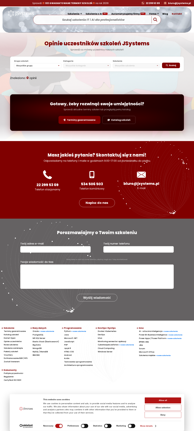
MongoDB (37, 348)
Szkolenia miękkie (155, 355)
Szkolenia (73, 13)
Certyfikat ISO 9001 (12, 380)
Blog (165, 13)
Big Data (37, 345)
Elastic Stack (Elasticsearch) (46, 341)
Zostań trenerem (12, 361)
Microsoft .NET (70, 338)
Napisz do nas (97, 203)
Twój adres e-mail (32, 243)
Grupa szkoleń (21, 61)
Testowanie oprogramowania (78, 362)
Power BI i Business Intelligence (160, 335)
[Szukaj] (62, 13)
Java (66, 335)
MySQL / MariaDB (40, 351)
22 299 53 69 (47, 185)
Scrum (142, 348)
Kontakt (177, 13)
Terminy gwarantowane (81, 119)
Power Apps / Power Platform (160, 338)
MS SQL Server (39, 338)
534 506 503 (92, 184)
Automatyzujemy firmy (127, 13)
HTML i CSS (69, 351)
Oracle (43, 331)
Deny (162, 415)
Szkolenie (117, 61)
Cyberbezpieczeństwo (116, 344)
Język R (67, 348)
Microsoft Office (146, 352)
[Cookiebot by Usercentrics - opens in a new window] (26, 426)
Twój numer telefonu (116, 243)
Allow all (163, 400)
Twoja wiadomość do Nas (36, 262)
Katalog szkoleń (120, 119)
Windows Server (105, 351)
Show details (146, 426)
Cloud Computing (106, 348)
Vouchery (8, 355)
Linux (100, 338)
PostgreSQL (38, 335)
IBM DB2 (36, 355)
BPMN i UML (144, 342)
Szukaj (172, 65)
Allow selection (163, 408)
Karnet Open (9, 338)
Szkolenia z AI (96, 13)
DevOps (101, 334)
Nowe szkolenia (11, 344)
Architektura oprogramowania (78, 365)
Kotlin (66, 358)
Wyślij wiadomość (97, 297)
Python (75, 331)
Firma (152, 13)
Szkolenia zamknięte (13, 348)
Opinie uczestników (13, 341)
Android (68, 355)
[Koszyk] (186, 13)
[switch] (84, 426)
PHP (66, 345)
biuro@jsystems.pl (141, 183)
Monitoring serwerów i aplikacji (112, 341)
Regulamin (9, 376)
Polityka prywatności (13, 373)
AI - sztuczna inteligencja (158, 331)
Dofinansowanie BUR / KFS (16, 358)
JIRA (141, 345)
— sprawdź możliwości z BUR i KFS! (71, 3)
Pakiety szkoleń (11, 351)
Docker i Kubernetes (107, 331)
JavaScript (69, 341)
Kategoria (68, 61)
